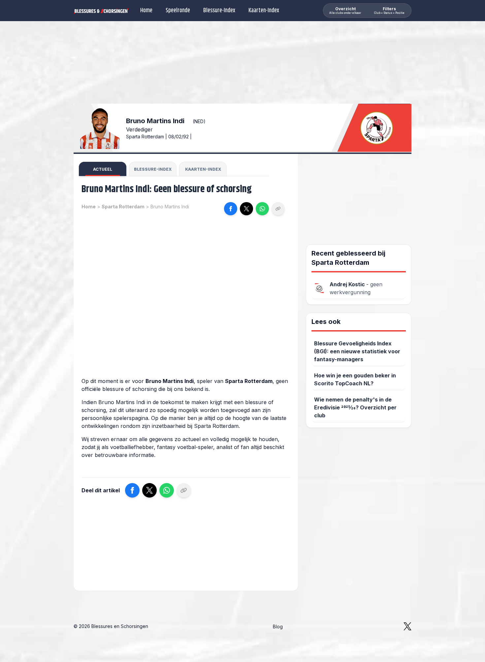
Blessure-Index (219, 10)
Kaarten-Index (263, 10)
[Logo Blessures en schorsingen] (101, 10)
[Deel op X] (246, 208)
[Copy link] (278, 208)
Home (146, 10)
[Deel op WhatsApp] (262, 208)
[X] (407, 626)
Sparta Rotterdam (123, 206)
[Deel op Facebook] (230, 208)
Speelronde (178, 10)
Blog (278, 626)
